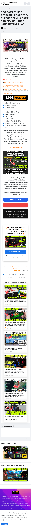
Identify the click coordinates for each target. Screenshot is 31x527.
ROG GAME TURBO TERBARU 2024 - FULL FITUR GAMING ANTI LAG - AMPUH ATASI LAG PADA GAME (15, 418)
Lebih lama (26, 439)
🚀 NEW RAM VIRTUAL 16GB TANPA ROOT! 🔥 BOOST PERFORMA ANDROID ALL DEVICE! (15, 301)
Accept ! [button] (5, 524)
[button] (2, 3)
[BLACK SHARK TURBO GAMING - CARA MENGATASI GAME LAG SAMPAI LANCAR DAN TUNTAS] (15, 339)
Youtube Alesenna (15, 147)
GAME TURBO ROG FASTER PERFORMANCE (12, 92)
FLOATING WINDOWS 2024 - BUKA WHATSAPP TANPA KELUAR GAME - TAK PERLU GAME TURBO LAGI (14, 395)
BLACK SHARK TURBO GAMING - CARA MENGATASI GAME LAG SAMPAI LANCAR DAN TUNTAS (15, 348)
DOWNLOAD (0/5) (15, 200)
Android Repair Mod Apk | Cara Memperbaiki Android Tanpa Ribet (13, 85)
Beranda (3, 8)
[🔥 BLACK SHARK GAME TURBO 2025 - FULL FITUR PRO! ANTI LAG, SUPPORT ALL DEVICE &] (15, 314)
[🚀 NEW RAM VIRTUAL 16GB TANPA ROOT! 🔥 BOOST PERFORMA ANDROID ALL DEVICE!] (15, 292)
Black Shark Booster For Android (14, 82)
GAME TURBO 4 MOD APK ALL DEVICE (15, 89)
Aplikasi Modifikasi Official (11, 3)
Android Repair (9, 8)
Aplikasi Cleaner (19, 266)
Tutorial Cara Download (15, 205)
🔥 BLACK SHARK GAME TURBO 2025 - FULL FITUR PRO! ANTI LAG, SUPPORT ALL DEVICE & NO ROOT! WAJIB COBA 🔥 (15, 325)
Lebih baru (4, 439)
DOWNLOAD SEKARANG (15, 252)
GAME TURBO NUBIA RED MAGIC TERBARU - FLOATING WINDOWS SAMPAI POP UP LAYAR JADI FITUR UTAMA (14, 372)
